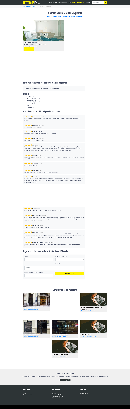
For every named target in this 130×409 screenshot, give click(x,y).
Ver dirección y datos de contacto (31, 310)
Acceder (88, 3)
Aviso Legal (54, 393)
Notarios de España (27, 6)
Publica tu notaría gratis (78, 3)
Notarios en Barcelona (62, 3)
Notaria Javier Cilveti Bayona (31, 335)
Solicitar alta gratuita (65, 380)
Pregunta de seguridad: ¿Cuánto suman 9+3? (33, 272)
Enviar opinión (70, 273)
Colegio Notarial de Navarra (60, 335)
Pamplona (35, 6)
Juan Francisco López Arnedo (60, 355)
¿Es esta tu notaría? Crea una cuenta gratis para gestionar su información (65, 16)
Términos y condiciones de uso (57, 396)
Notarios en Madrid (53, 3)
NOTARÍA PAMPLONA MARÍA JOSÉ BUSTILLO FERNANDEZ (91, 308)
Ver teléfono (29, 49)
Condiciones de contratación (57, 397)
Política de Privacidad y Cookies (57, 395)
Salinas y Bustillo (86, 335)
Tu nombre (26, 257)
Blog (70, 3)
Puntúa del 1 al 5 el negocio (61, 257)
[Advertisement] (86, 30)
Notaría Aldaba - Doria (30, 308)
